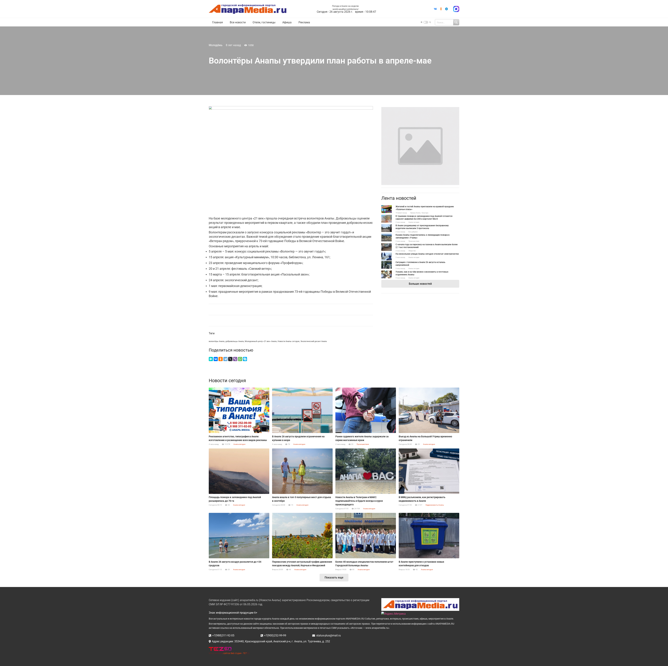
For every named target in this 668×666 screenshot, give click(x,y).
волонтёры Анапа (216, 341)
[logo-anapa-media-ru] (247, 9)
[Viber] (235, 359)
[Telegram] (446, 9)
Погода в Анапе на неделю (345, 6)
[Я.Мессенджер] (211, 359)
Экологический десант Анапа (313, 341)
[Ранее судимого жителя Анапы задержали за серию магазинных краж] (365, 410)
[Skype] (245, 359)
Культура (425, 213)
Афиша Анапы (415, 213)
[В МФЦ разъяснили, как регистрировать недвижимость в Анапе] (429, 471)
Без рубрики (413, 232)
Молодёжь (215, 45)
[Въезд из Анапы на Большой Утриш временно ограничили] (429, 410)
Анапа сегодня (413, 222)
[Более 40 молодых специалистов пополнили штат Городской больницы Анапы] (365, 535)
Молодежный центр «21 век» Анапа (261, 341)
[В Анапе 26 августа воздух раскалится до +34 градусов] (239, 535)
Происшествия (413, 241)
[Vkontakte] (435, 9)
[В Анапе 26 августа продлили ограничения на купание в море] (302, 410)
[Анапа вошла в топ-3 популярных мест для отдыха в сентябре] (302, 471)
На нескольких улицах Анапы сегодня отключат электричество (427, 254)
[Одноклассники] (220, 359)
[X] (230, 359)
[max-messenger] (456, 9)
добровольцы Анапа (234, 341)
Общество (412, 251)
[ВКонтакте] (216, 359)
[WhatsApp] (240, 359)
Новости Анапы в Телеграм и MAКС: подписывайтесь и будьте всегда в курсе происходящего (359, 501)
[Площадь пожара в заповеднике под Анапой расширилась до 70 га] (239, 471)
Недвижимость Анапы (435, 505)
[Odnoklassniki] (441, 9)
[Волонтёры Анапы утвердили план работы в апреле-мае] (420, 109)
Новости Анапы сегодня (288, 341)
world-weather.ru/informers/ (345, 9)
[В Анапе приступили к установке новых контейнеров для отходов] (429, 535)
